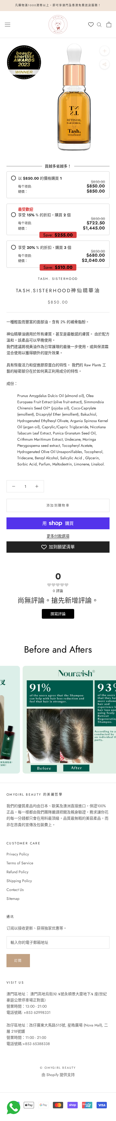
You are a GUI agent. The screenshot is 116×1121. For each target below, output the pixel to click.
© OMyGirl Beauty (58, 1068)
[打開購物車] (109, 24)
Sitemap (12, 898)
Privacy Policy (17, 854)
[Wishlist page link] (91, 24)
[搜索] (99, 24)
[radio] (58, 185)
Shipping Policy (19, 880)
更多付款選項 (58, 536)
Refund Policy (17, 872)
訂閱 (18, 960)
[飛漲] (104, 50)
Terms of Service (19, 863)
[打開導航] (7, 24)
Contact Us (15, 889)
